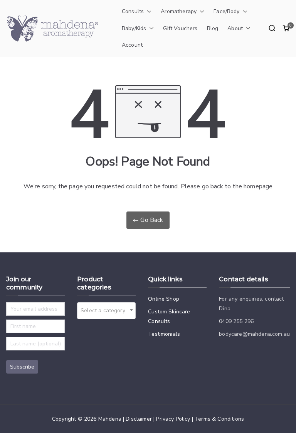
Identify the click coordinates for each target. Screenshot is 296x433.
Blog (213, 28)
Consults (133, 11)
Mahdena (109, 419)
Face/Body (226, 11)
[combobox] (106, 310)
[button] (147, 11)
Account (132, 45)
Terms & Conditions (219, 419)
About (235, 28)
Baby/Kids (134, 28)
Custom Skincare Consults (169, 316)
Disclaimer (139, 419)
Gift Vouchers (180, 28)
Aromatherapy (179, 11)
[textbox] (105, 310)
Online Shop (163, 299)
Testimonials (164, 334)
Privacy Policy (173, 419)
